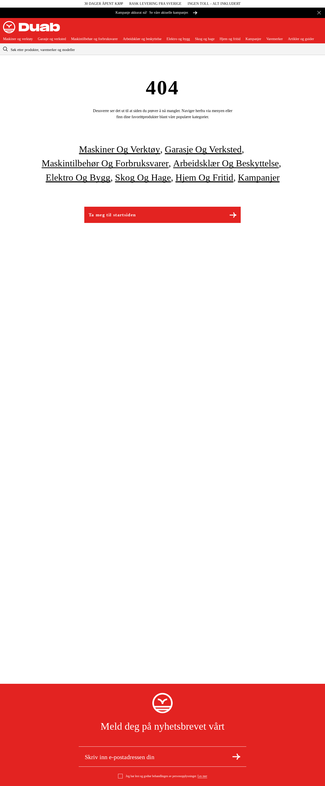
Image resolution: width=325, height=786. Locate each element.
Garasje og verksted (52, 39)
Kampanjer (253, 39)
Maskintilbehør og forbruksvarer (94, 39)
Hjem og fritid (230, 39)
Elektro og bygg (178, 39)
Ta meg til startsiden (112, 214)
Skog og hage (205, 39)
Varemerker (274, 39)
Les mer (202, 776)
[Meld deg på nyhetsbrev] (236, 757)
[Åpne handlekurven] (318, 29)
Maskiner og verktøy (18, 39)
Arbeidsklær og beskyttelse (142, 39)
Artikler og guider (301, 39)
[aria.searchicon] (5, 49)
